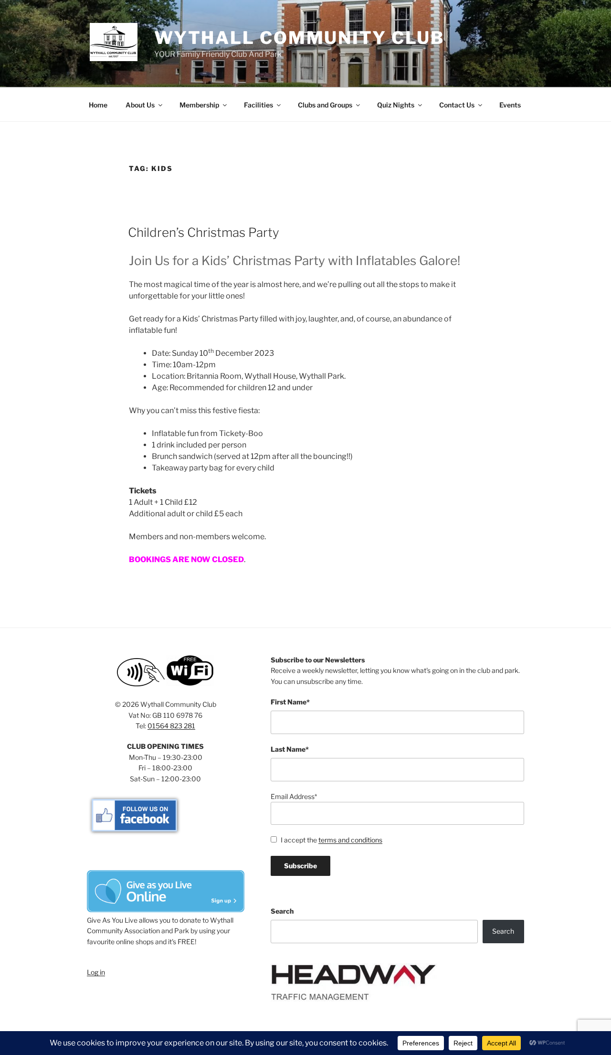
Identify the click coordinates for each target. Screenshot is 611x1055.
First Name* (290, 702)
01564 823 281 (171, 726)
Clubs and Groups (325, 105)
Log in (96, 972)
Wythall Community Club (299, 37)
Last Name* (290, 749)
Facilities (258, 105)
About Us (140, 105)
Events (510, 105)
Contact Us (456, 105)
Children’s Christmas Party (203, 232)
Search (282, 911)
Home (98, 105)
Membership (199, 105)
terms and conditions (350, 840)
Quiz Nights (395, 105)
